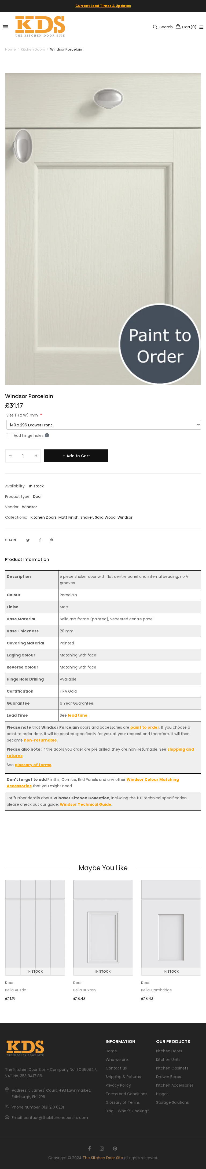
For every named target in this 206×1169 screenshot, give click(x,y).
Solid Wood (105, 517)
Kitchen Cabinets (172, 1068)
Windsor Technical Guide (85, 804)
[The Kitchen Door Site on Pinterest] (115, 1148)
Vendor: (12, 507)
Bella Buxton (84, 990)
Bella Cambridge (156, 990)
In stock (35, 971)
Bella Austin (15, 990)
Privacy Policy (118, 1085)
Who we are (117, 1059)
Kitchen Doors (44, 517)
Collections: (16, 517)
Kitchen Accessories (175, 1085)
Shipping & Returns (123, 1076)
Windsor (125, 517)
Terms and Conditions (126, 1094)
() (189, 27)
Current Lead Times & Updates (103, 5)
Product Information (27, 559)
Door (9, 982)
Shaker (86, 517)
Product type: (17, 496)
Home (111, 1051)
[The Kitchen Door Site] (40, 27)
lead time (77, 715)
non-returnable (40, 740)
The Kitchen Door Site (103, 1157)
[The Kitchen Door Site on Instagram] (102, 1148)
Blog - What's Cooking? (127, 1111)
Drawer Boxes (168, 1076)
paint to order (144, 727)
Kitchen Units (168, 1059)
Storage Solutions (172, 1102)
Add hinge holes (28, 435)
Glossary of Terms (123, 1102)
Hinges (162, 1094)
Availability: (15, 486)
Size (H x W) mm (22, 415)
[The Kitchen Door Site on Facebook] (89, 1148)
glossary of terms (33, 764)
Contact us (116, 1068)
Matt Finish (68, 517)
